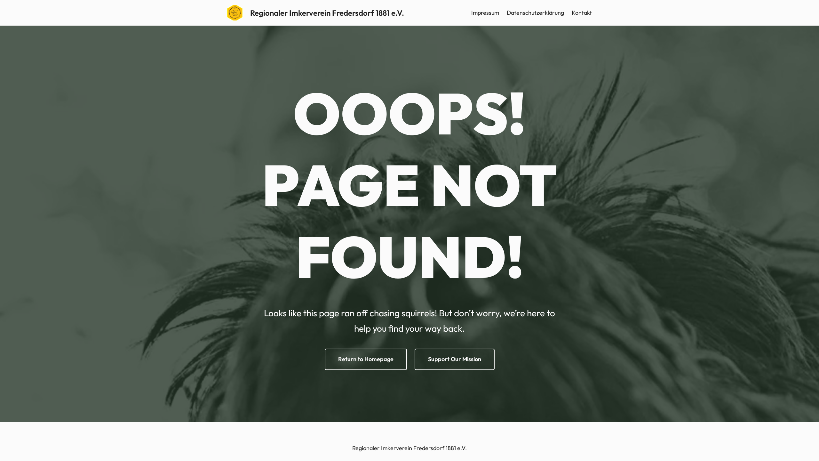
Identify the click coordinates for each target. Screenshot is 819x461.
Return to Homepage (366, 359)
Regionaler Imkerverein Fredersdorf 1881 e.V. (327, 13)
